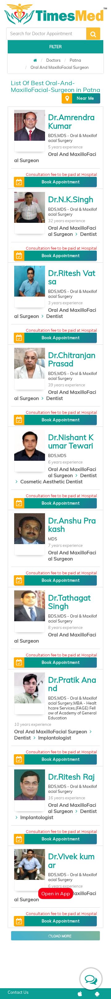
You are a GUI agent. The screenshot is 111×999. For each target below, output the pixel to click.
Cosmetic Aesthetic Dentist (51, 481)
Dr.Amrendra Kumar (71, 121)
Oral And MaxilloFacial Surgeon (60, 67)
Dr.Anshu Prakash (72, 525)
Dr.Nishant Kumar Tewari (70, 441)
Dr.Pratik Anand (72, 684)
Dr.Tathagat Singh (69, 602)
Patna (75, 60)
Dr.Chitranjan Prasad (72, 359)
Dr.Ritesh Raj (71, 776)
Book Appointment (61, 181)
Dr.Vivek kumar (71, 860)
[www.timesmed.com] (35, 60)
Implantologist (54, 738)
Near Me (85, 98)
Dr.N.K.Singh (70, 199)
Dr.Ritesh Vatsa (71, 277)
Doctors (53, 60)
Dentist (88, 234)
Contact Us (18, 992)
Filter (55, 46)
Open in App (55, 893)
